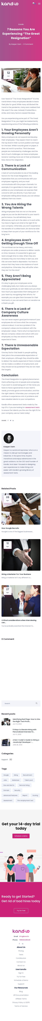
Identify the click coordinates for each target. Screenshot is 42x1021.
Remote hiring (24, 785)
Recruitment (27, 775)
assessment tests (32, 407)
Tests (21, 955)
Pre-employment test (25, 800)
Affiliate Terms (21, 999)
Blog (21, 992)
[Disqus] (21, 669)
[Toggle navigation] (39, 3)
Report (25, 795)
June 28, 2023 (17, 745)
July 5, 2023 (17, 734)
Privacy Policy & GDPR (21, 1002)
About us (21, 966)
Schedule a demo (21, 836)
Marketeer (15, 780)
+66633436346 (24, 940)
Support (21, 984)
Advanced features (10, 795)
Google (6, 775)
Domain (6, 790)
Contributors (21, 958)
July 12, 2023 (17, 724)
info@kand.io (24, 936)
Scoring (35, 795)
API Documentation (21, 995)
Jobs (5, 780)
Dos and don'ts (9, 785)
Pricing (21, 951)
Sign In (21, 973)
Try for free (21, 911)
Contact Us (21, 962)
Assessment (8, 800)
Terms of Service (21, 1006)
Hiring (16, 775)
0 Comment (28, 44)
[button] (34, 3)
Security (17, 790)
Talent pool (29, 780)
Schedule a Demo (21, 980)
